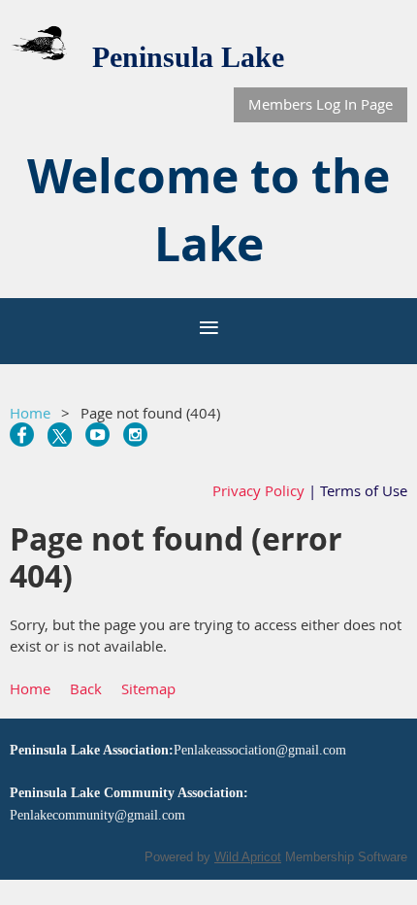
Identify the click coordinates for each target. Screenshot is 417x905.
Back (86, 688)
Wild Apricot (247, 857)
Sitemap (148, 688)
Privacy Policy (258, 490)
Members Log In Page (320, 104)
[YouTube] (97, 434)
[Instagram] (135, 434)
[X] (60, 434)
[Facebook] (22, 434)
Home (30, 412)
